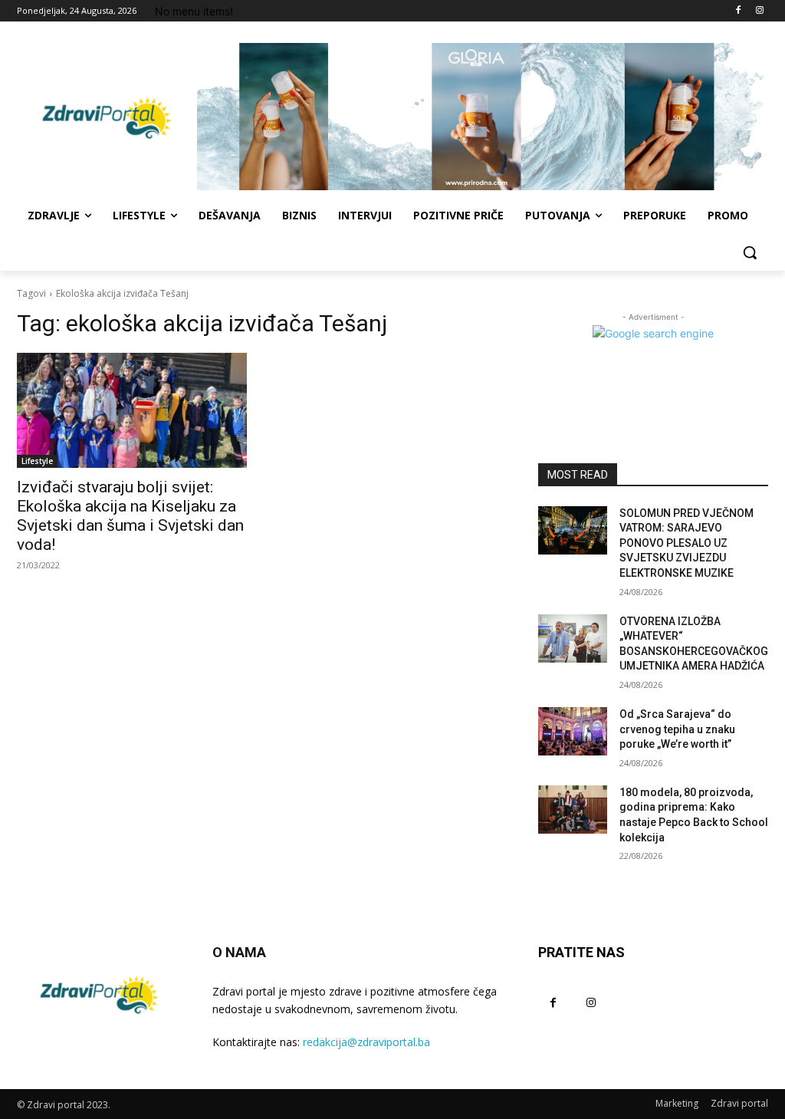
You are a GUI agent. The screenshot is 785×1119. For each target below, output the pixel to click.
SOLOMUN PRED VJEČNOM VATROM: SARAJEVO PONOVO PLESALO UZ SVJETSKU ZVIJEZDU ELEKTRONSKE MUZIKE (686, 543)
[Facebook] (738, 11)
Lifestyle (37, 461)
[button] (749, 252)
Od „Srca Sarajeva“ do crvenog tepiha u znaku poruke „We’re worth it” (677, 729)
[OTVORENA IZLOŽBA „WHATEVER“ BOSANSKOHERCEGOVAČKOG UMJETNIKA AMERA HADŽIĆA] (572, 638)
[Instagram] (759, 11)
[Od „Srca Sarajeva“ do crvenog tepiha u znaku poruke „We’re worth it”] (572, 731)
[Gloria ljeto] (482, 116)
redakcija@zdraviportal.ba (366, 1042)
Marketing (676, 1103)
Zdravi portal (739, 1103)
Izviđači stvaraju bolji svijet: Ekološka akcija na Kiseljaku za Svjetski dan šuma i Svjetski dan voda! (130, 516)
